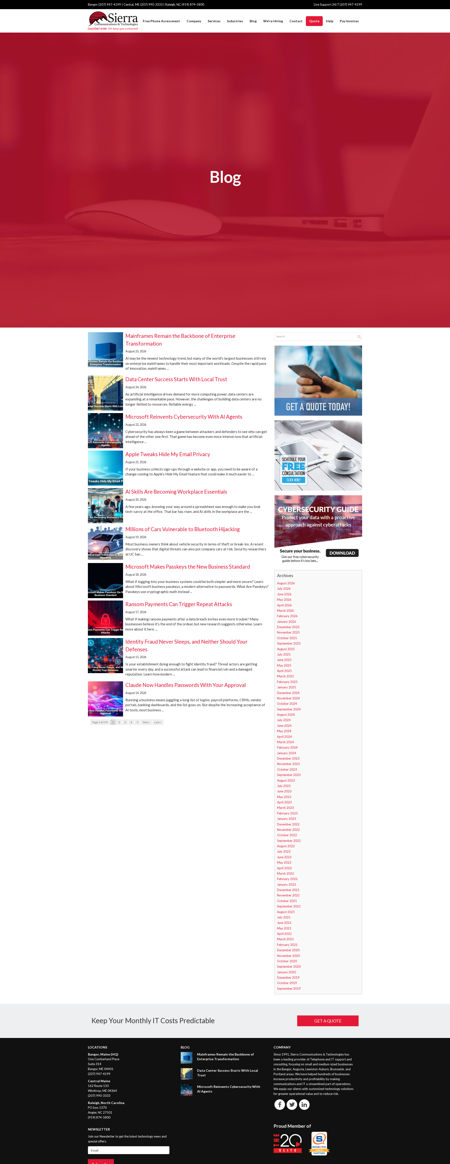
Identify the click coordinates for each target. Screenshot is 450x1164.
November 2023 (288, 764)
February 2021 (287, 945)
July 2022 (284, 851)
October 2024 (287, 703)
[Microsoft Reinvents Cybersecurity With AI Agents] (186, 1090)
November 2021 (288, 895)
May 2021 (284, 928)
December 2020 (288, 950)
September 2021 (289, 906)
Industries (235, 21)
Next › (146, 722)
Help (329, 21)
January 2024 (286, 753)
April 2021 (284, 934)
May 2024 (284, 731)
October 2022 (287, 835)
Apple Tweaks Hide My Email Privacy (167, 454)
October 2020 (287, 961)
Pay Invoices (349, 21)
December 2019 (288, 977)
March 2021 (285, 939)
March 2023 (285, 808)
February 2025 (287, 682)
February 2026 (287, 616)
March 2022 (285, 873)
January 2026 (286, 621)
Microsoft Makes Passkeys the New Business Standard (187, 566)
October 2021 (287, 901)
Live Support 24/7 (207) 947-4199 (338, 4)
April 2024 (284, 737)
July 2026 (284, 588)
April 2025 (284, 671)
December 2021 (288, 890)
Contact (296, 21)
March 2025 (285, 676)
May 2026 (284, 599)
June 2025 (284, 660)
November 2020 (288, 956)
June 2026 (284, 594)
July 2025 (284, 654)
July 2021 (284, 917)
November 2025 (288, 632)
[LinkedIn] (304, 1104)
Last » (157, 722)
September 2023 (289, 775)
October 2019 (287, 983)
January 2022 (286, 884)
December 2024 (288, 693)
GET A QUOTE (327, 1020)
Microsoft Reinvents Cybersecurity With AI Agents (183, 417)
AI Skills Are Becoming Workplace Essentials (176, 492)
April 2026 (284, 605)
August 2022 (286, 846)
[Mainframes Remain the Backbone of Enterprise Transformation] (186, 1057)
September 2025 (289, 643)
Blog (253, 21)
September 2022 (289, 841)
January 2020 (286, 972)
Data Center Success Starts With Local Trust (176, 379)
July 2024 (284, 720)
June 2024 (284, 726)
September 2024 (289, 709)
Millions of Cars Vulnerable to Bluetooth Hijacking (182, 529)
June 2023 (284, 791)
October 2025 (287, 638)
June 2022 (284, 857)
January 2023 (286, 819)
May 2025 (284, 665)
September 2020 (289, 966)
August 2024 (286, 714)
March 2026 (285, 610)
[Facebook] (280, 1104)
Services (214, 21)
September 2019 (289, 988)
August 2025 (286, 649)
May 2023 (284, 797)
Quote (314, 21)
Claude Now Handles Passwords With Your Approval (185, 685)
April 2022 (284, 868)
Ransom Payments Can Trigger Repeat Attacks (178, 604)
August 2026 (286, 583)
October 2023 (287, 769)
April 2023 (284, 802)
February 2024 (287, 747)
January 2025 (286, 687)
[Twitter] (292, 1104)
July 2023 (284, 786)
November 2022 (288, 830)
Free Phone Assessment (161, 21)
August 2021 (286, 912)
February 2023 (287, 813)
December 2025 (288, 627)
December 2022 (288, 824)
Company (194, 21)
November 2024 (288, 698)
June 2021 (284, 923)
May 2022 (284, 862)
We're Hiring (273, 21)
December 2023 (288, 758)
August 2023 (286, 780)
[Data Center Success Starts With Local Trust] (186, 1074)
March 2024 (285, 742)
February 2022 (287, 879)
